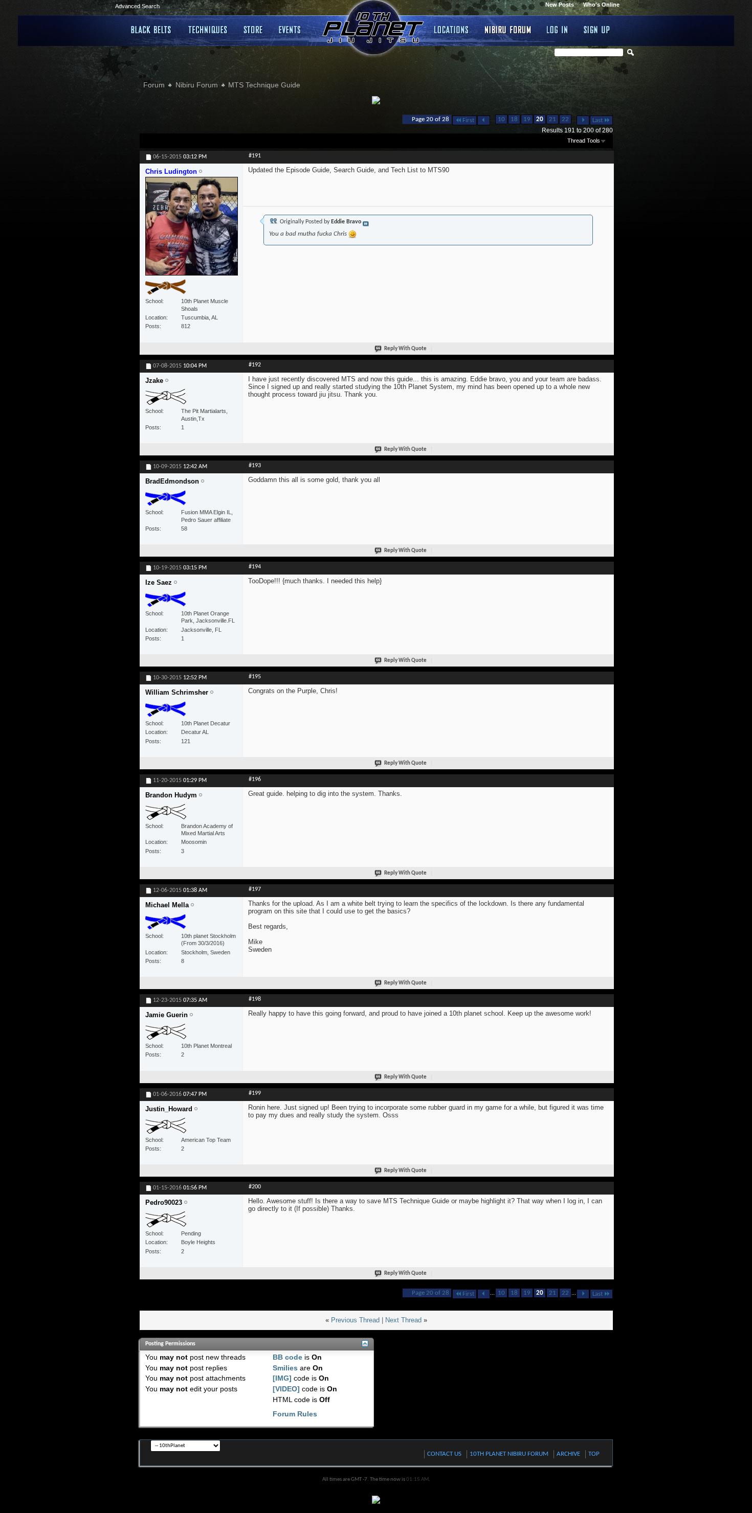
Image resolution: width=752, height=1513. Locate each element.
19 (526, 119)
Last (597, 120)
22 (565, 119)
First (468, 120)
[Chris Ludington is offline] (191, 230)
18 (514, 119)
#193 (255, 466)
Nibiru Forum (508, 30)
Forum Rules (295, 1414)
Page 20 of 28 (430, 119)
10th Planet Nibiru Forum (509, 1454)
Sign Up (597, 30)
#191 (255, 156)
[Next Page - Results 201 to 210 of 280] (583, 120)
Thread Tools (583, 140)
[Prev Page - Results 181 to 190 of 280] (483, 120)
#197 (255, 889)
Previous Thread (355, 1320)
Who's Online (601, 5)
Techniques (208, 30)
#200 (255, 1187)
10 (501, 119)
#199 (255, 1093)
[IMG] (282, 1378)
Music (291, 30)
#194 (255, 567)
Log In (557, 30)
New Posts (559, 5)
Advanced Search (137, 6)
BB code (287, 1357)
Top (594, 1454)
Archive (568, 1454)
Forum (154, 85)
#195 (255, 677)
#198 (255, 999)
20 (539, 119)
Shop (253, 30)
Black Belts (151, 30)
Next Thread (403, 1320)
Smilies (285, 1368)
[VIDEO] (286, 1389)
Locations (452, 30)
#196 (255, 779)
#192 (255, 365)
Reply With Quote (405, 349)
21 (552, 119)
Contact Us (444, 1454)
